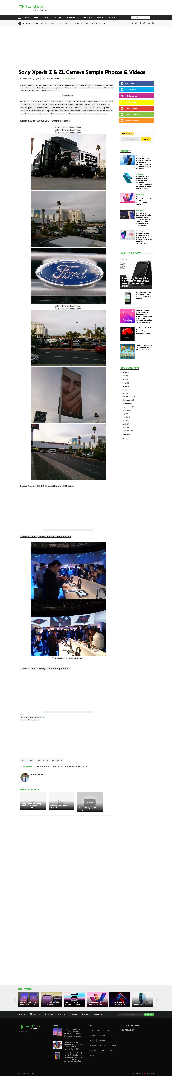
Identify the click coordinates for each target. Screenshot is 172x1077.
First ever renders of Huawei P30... (142, 1003)
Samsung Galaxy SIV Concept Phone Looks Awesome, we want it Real (135, 282)
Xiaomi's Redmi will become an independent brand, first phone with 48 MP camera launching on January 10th (144, 316)
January (125, 434)
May (124, 420)
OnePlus (103, 1045)
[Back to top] (166, 1068)
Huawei (58, 18)
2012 (124, 438)
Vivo (110, 1050)
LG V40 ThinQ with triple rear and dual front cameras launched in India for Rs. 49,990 (74, 1046)
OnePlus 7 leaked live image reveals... (51, 1003)
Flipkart (53, 23)
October (126, 403)
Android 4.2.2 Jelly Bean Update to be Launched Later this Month (144, 331)
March (125, 427)
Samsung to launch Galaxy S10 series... (73, 1003)
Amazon (44, 23)
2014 (124, 390)
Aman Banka (70, 78)
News (24, 760)
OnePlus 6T (63, 23)
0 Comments (53, 78)
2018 (124, 375)
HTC (108, 1030)
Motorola (72, 18)
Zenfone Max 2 (91, 23)
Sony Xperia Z (43, 760)
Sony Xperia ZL (57, 760)
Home (26, 18)
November (127, 400)
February (126, 430)
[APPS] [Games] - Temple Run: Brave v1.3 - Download (144, 347)
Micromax (102, 1040)
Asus (91, 1030)
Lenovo (92, 1040)
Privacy (86, 1014)
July (124, 413)
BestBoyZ (41, 717)
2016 (124, 383)
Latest (36, 18)
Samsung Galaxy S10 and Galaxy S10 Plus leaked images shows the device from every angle (73, 1034)
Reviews (112, 18)
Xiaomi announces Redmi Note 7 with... (96, 1003)
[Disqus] (66, 848)
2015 (124, 386)
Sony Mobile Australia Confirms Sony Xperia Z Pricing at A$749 (62, 766)
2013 (124, 393)
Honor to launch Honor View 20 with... (119, 1003)
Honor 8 (92, 1035)
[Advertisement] (97, 7)
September (127, 406)
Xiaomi (100, 18)
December (127, 396)
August (125, 410)
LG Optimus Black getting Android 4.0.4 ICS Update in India (143, 295)
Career (74, 1014)
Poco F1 (102, 23)
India (47, 18)
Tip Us (62, 1014)
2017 (124, 379)
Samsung (87, 18)
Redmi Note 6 (76, 23)
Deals (36, 23)
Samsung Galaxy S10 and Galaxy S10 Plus (28, 1003)
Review (113, 1045)
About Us (36, 1014)
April (124, 424)
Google (99, 1030)
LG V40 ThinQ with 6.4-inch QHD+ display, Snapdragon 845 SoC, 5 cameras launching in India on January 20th (73, 1057)
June (124, 417)
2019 (124, 372)
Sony (32, 760)
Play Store (100, 1014)
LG (111, 1035)
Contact (49, 1014)
